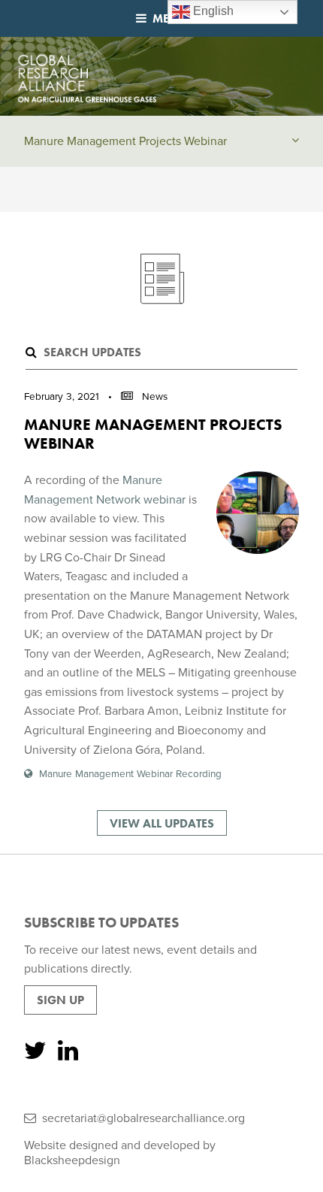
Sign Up (60, 1000)
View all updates (162, 823)
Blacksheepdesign (72, 1160)
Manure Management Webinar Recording (130, 774)
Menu (169, 18)
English (212, 11)
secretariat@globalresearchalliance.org (143, 1118)
